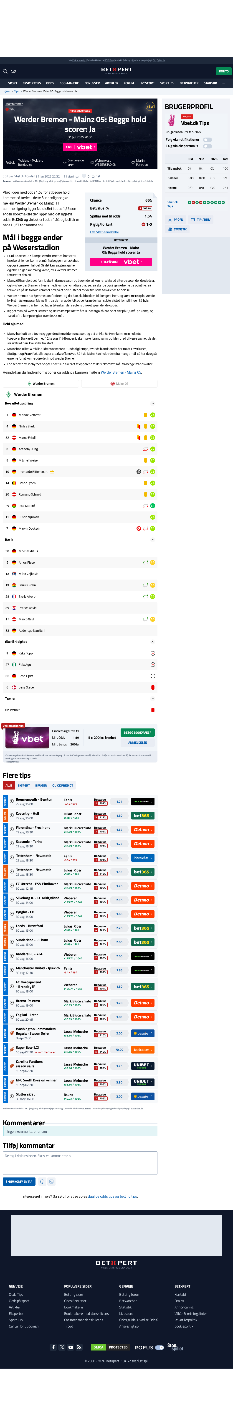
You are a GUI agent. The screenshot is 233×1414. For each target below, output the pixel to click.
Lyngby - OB (25, 912)
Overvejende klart (76, 162)
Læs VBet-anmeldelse (104, 232)
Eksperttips (32, 83)
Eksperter (16, 1313)
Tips (16, 91)
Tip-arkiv (203, 219)
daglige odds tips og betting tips (112, 1196)
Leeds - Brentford (29, 925)
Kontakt (180, 1294)
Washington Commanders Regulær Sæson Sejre (36, 1031)
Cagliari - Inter (27, 1014)
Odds (50, 83)
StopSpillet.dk (159, 60)
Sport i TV (167, 83)
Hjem (7, 91)
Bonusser (92, 83)
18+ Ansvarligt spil (134, 1361)
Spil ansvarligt (79, 60)
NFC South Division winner (36, 1080)
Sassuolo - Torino (29, 841)
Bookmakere (69, 83)
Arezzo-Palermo (28, 1000)
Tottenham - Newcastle (33, 855)
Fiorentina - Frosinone (33, 827)
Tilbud (68, 1326)
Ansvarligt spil (129, 1326)
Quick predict (62, 785)
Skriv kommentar (19, 1181)
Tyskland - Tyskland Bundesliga (30, 162)
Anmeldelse (137, 742)
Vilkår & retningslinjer (191, 1313)
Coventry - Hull (27, 813)
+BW (150, 106)
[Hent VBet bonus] (27, 738)
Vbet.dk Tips (22, 176)
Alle (8, 785)
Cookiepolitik (184, 1326)
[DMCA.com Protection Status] (110, 1347)
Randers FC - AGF (29, 954)
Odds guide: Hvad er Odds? (138, 1320)
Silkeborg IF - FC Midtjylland (37, 898)
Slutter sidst (25, 1094)
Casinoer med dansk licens (83, 1320)
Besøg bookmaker (138, 732)
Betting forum (129, 1294)
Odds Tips (16, 1294)
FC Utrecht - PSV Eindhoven (37, 883)
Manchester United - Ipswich (38, 968)
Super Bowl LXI (27, 1047)
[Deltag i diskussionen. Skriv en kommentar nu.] (80, 1163)
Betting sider (73, 1294)
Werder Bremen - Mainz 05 (121, 372)
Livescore (146, 83)
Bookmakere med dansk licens (86, 1313)
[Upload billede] (51, 1181)
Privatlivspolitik (186, 1320)
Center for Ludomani (24, 1326)
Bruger (41, 785)
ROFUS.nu (108, 60)
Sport (12, 83)
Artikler (111, 83)
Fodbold (10, 162)
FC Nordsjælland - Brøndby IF (28, 984)
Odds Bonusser (75, 1300)
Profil (178, 219)
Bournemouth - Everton (34, 799)
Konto (224, 71)
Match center (14, 103)
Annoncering (184, 1307)
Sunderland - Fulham (32, 940)
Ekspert (24, 785)
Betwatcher (189, 83)
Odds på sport (19, 1300)
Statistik (210, 83)
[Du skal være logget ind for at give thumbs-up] (84, 176)
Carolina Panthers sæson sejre (29, 1064)
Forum (129, 83)
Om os (179, 1300)
